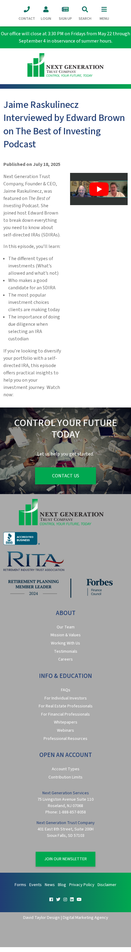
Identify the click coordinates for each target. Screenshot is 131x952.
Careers (65, 659)
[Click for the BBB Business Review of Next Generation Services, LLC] (21, 544)
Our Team (66, 627)
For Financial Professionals (65, 714)
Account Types (66, 769)
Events (35, 885)
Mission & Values (66, 635)
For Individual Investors (65, 698)
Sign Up (65, 18)
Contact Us (65, 476)
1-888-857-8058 (72, 812)
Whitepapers (65, 722)
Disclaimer (106, 885)
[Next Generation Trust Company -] (65, 66)
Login (46, 18)
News (50, 885)
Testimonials (65, 651)
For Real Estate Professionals (66, 706)
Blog (62, 885)
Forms (20, 885)
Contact (27, 18)
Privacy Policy (81, 885)
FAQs (65, 690)
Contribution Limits (65, 777)
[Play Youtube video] (99, 189)
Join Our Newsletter (65, 859)
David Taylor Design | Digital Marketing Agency (65, 917)
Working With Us (65, 643)
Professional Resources (65, 739)
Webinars (65, 730)
